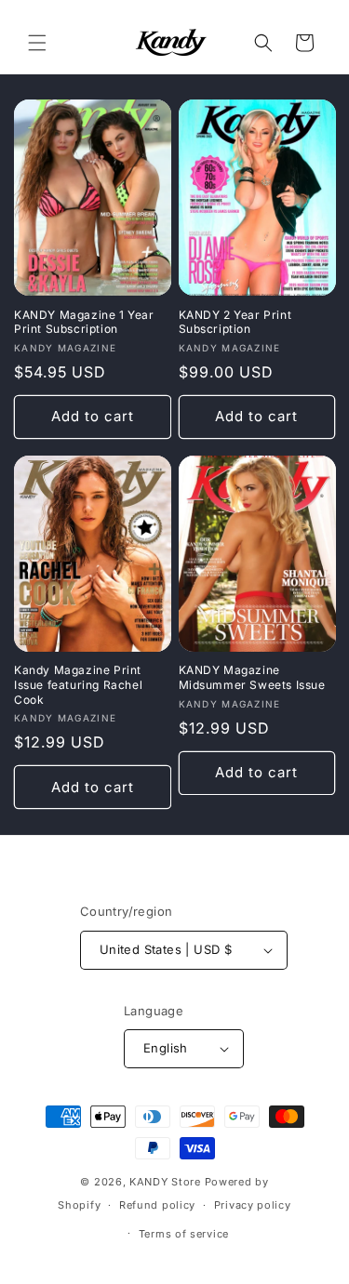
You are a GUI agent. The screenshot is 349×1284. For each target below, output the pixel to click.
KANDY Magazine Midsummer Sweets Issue (252, 677)
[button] (37, 42)
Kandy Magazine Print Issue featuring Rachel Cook (78, 684)
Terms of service (184, 1233)
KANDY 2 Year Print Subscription (235, 322)
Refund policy (157, 1204)
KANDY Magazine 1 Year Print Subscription (84, 322)
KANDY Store (165, 1181)
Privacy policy (252, 1204)
